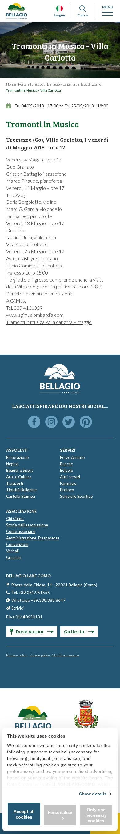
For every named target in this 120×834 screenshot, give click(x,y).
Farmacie (68, 483)
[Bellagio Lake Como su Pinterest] (86, 422)
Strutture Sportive (76, 496)
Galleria (74, 631)
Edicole (66, 470)
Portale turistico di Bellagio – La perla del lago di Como (59, 84)
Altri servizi (70, 476)
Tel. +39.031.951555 (30, 592)
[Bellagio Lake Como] (16, 11)
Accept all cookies (24, 814)
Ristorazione (17, 457)
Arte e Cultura (18, 476)
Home (11, 84)
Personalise (60, 812)
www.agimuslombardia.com (34, 315)
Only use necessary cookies (96, 815)
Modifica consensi (65, 655)
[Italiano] (59, 8)
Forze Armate (72, 457)
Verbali (12, 550)
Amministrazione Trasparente (32, 537)
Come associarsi (20, 531)
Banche (66, 463)
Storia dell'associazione (27, 524)
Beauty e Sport (19, 470)
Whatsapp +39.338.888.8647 (38, 600)
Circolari (13, 557)
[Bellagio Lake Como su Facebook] (34, 422)
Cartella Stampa (20, 496)
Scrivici (17, 608)
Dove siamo (30, 631)
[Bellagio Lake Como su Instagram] (51, 422)
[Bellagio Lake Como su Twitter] (68, 422)
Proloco (67, 489)
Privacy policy (16, 655)
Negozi (12, 463)
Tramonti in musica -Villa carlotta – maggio (49, 322)
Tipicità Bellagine (21, 489)
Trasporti (14, 483)
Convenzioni (17, 544)
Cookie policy (39, 655)
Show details (92, 793)
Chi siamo (15, 518)
